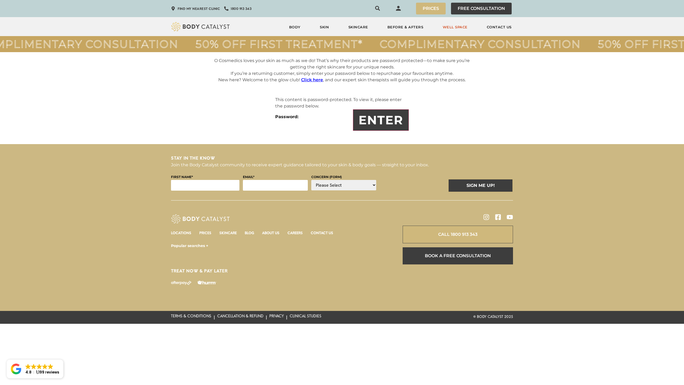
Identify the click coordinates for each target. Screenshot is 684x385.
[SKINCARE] (228, 234)
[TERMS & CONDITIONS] (191, 317)
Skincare (358, 27)
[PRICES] (205, 234)
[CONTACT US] (322, 234)
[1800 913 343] (237, 9)
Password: (286, 116)
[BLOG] (249, 234)
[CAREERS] (295, 234)
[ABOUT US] (270, 234)
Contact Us (499, 27)
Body (295, 27)
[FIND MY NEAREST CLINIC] (195, 9)
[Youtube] (510, 217)
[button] (35, 369)
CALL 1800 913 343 (457, 234)
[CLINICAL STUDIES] (305, 317)
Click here (312, 79)
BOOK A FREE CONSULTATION (458, 255)
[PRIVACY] (276, 317)
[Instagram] (486, 217)
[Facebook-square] (498, 217)
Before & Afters (405, 27)
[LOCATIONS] (181, 234)
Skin (324, 27)
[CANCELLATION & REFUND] (240, 317)
